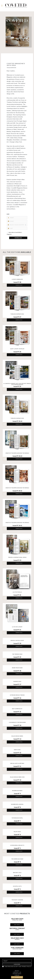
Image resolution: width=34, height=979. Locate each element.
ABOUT (17, 970)
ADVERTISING (17, 973)
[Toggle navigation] (1, 5)
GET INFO (17, 924)
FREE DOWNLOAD (17, 977)
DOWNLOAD (18, 237)
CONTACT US (17, 972)
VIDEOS (17, 975)
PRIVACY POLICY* (27, 966)
